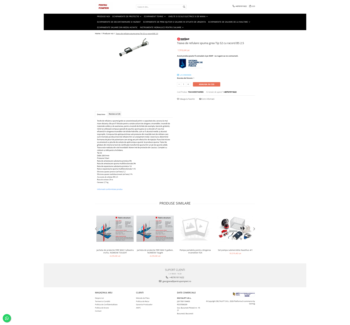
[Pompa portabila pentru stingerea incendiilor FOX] (195, 228)
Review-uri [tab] (114, 114)
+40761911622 (176, 277)
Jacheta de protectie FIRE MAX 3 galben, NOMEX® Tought (155, 251)
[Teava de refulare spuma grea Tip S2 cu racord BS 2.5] (134, 47)
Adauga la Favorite (187, 99)
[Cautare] (184, 7)
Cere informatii (207, 99)
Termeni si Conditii (102, 301)
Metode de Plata (142, 298)
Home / (98, 33)
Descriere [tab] (101, 114)
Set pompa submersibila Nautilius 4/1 (235, 250)
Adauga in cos (206, 84)
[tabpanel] (134, 47)
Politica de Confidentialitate (106, 304)
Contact (98, 311)
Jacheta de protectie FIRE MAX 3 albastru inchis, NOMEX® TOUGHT (115, 251)
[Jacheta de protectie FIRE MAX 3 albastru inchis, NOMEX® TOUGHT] (115, 229)
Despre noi (99, 298)
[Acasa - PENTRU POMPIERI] (108, 7)
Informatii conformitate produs (109, 189)
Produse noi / (109, 33)
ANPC (138, 308)
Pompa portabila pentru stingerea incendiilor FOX (195, 251)
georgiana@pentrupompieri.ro (176, 281)
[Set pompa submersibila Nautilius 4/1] (235, 229)
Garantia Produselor (144, 304)
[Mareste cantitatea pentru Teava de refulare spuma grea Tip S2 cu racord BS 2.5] (188, 84)
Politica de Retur (142, 301)
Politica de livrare (102, 308)
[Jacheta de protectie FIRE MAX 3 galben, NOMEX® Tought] (155, 229)
